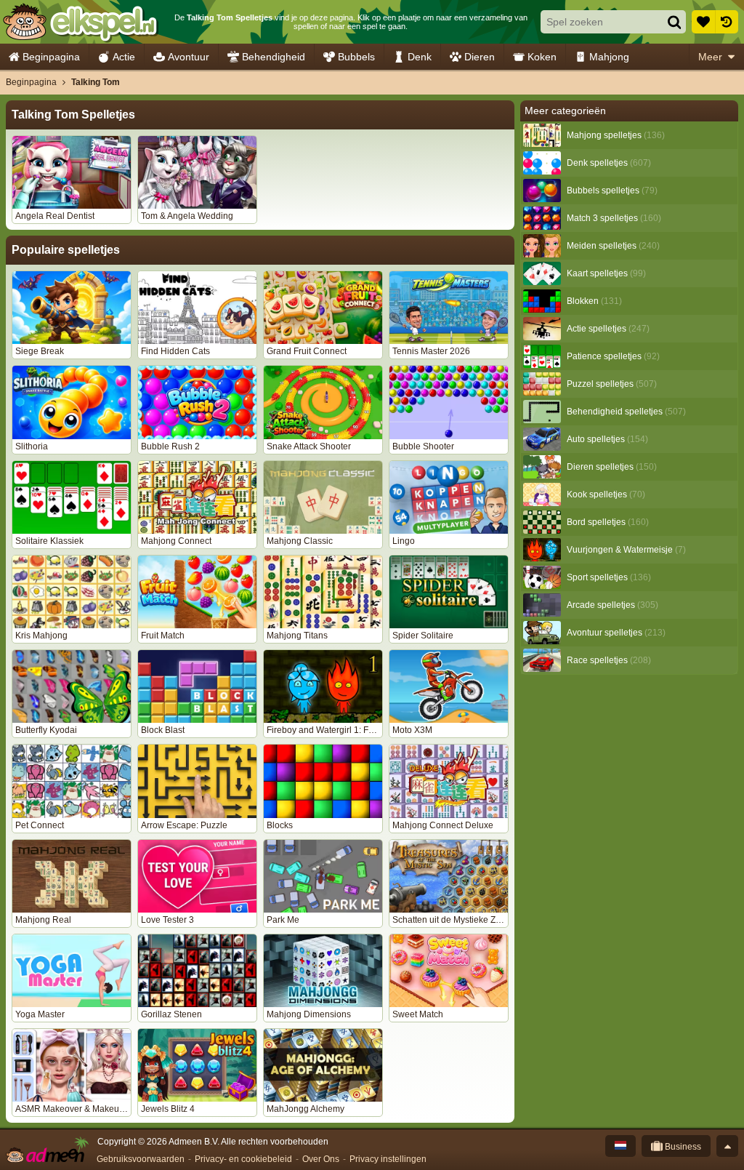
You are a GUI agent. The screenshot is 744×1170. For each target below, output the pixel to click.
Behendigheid (273, 57)
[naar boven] (727, 1146)
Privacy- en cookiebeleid (243, 1159)
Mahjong (609, 57)
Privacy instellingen (387, 1159)
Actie (124, 57)
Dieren (479, 57)
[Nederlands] (620, 1146)
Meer (710, 57)
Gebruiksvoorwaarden (141, 1159)
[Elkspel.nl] (80, 22)
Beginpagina (51, 57)
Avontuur (188, 57)
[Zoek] (674, 21)
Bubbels (356, 57)
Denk (420, 57)
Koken (542, 57)
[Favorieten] (703, 21)
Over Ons (320, 1159)
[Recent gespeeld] (726, 21)
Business (682, 1147)
